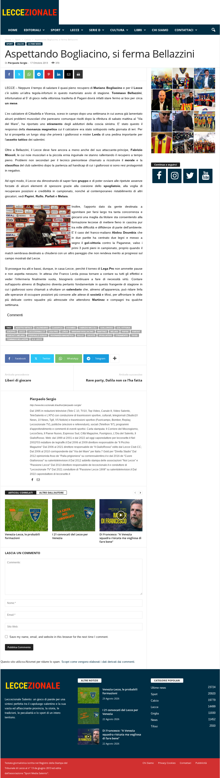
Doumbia (71, 327)
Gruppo (11, 331)
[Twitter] (19, 74)
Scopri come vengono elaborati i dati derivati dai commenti (97, 661)
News (154, 720)
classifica (57, 327)
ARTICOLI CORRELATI (20, 492)
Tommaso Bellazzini (17, 339)
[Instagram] (175, 176)
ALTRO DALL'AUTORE (51, 492)
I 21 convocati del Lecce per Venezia (70, 536)
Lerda (65, 331)
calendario (42, 327)
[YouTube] (205, 176)
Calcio (27, 39)
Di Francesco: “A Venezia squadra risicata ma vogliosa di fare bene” (120, 538)
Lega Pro (53, 331)
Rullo (80, 335)
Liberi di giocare (18, 380)
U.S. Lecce (37, 339)
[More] (114, 358)
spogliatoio (105, 335)
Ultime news (34, 44)
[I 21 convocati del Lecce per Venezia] (73, 515)
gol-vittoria (123, 327)
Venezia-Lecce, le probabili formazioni (22, 536)
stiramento (122, 335)
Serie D (94, 30)
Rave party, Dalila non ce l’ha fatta (114, 380)
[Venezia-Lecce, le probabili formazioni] (26, 515)
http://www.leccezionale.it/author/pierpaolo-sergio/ (55, 405)
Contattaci (184, 30)
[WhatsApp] (29, 74)
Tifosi (154, 726)
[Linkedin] (58, 74)
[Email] (68, 74)
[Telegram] (39, 74)
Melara (114, 331)
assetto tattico (24, 327)
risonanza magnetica (61, 335)
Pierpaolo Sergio (17, 62)
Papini (125, 331)
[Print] (78, 74)
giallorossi (106, 327)
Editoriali (32, 30)
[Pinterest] (48, 74)
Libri (138, 30)
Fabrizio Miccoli (88, 327)
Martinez (102, 331)
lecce (22, 331)
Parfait (136, 331)
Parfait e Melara (16, 335)
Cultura (117, 30)
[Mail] (38, 480)
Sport (55, 30)
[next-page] (140, 493)
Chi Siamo (160, 30)
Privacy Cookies (167, 762)
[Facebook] (9, 74)
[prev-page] (135, 493)
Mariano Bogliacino (82, 331)
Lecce (74, 30)
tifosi (134, 335)
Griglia (155, 713)
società (91, 335)
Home (12, 30)
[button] (213, 30)
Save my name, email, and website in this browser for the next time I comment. (58, 636)
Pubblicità (201, 762)
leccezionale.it (37, 331)
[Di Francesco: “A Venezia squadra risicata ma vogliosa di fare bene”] (120, 515)
